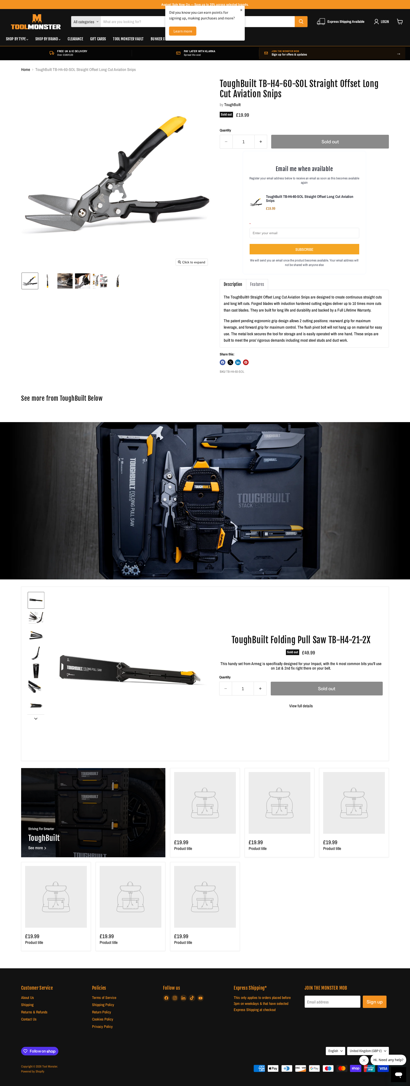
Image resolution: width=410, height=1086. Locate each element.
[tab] (233, 284)
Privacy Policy (102, 1026)
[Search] (301, 21)
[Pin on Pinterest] (246, 362)
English (333, 1051)
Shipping (27, 1004)
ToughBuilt (232, 104)
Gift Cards (98, 39)
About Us (27, 997)
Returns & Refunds (34, 1012)
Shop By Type (16, 39)
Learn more (182, 31)
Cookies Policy (102, 1019)
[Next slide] (35, 718)
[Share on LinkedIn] (238, 362)
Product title (183, 848)
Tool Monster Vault (128, 39)
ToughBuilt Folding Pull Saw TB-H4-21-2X (301, 640)
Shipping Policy (103, 1004)
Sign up (375, 1002)
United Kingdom (366, 1051)
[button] (30, 281)
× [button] (241, 10)
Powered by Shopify (32, 1071)
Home (25, 69)
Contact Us (29, 1019)
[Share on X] (230, 362)
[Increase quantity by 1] (261, 142)
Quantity (225, 130)
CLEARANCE (75, 39)
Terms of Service (104, 997)
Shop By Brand (47, 39)
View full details (301, 706)
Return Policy (101, 1012)
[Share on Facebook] (222, 362)
